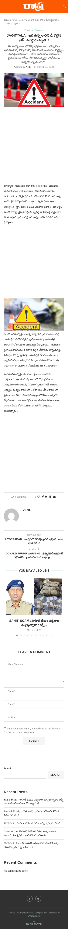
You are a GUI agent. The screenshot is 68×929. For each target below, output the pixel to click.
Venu (28, 66)
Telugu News (10, 19)
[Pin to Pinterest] (50, 496)
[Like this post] (38, 496)
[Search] (64, 6)
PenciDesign (34, 916)
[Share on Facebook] (43, 496)
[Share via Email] (54, 496)
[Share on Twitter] (46, 496)
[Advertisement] (34, 147)
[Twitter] (38, 899)
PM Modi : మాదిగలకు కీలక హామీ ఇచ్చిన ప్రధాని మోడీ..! (33, 823)
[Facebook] (30, 899)
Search (8, 768)
